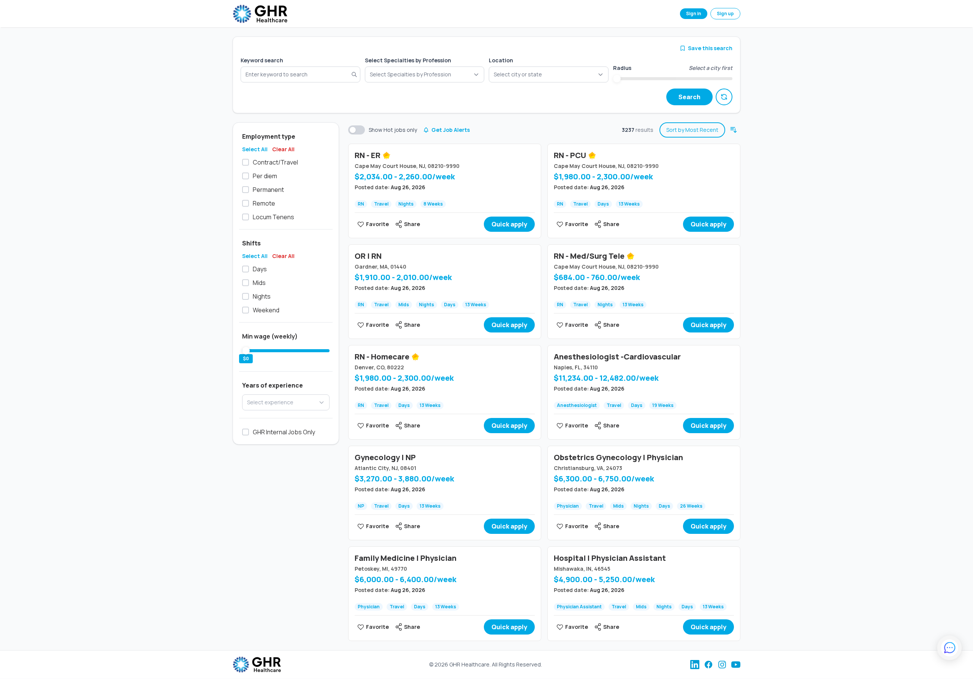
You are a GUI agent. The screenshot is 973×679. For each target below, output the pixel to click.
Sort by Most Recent (692, 129)
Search (689, 97)
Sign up (725, 13)
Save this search (710, 48)
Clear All (283, 149)
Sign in (693, 13)
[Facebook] (708, 664)
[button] (549, 74)
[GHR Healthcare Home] (260, 14)
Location (501, 60)
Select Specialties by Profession (408, 60)
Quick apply (509, 224)
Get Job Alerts (450, 129)
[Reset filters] (724, 97)
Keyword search (262, 60)
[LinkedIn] (694, 664)
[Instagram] (722, 664)
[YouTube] (735, 664)
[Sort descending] (733, 130)
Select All (255, 149)
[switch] (356, 130)
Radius (622, 67)
